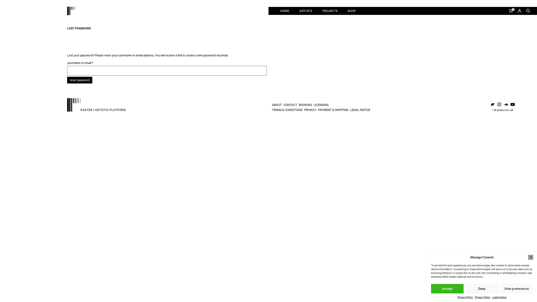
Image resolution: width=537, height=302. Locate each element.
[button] (531, 257)
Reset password (80, 80)
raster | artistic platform (103, 110)
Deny (482, 288)
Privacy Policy (465, 297)
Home (284, 11)
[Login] (519, 11)
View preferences (516, 288)
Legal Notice (499, 297)
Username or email (85, 63)
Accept (447, 288)
